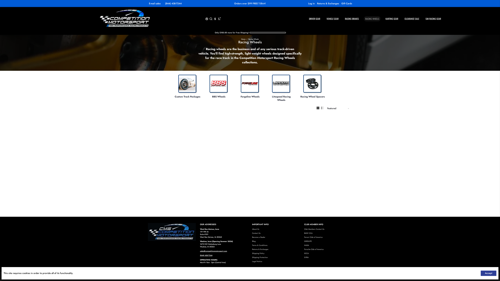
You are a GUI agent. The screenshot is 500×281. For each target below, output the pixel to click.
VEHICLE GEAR (333, 18)
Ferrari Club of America (313, 237)
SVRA (306, 257)
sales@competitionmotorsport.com (213, 251)
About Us (255, 229)
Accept (488, 273)
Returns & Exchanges (328, 3)
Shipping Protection (260, 257)
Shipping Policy (258, 253)
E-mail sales (155, 3)
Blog (254, 241)
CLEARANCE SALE (412, 18)
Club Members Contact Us (314, 229)
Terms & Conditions (259, 245)
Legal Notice (257, 261)
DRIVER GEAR (314, 18)
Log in (311, 3)
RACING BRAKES (352, 18)
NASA (306, 245)
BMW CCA (308, 233)
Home (243, 39)
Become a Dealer (258, 237)
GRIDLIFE (308, 241)
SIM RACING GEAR (433, 18)
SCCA (306, 253)
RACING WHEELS (372, 18)
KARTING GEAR (392, 18)
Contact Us (256, 233)
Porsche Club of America (314, 249)
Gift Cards (346, 3)
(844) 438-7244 (173, 3)
